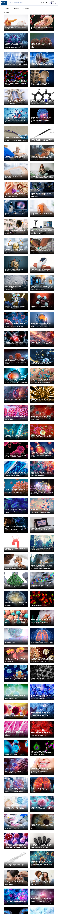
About (42, 2)
